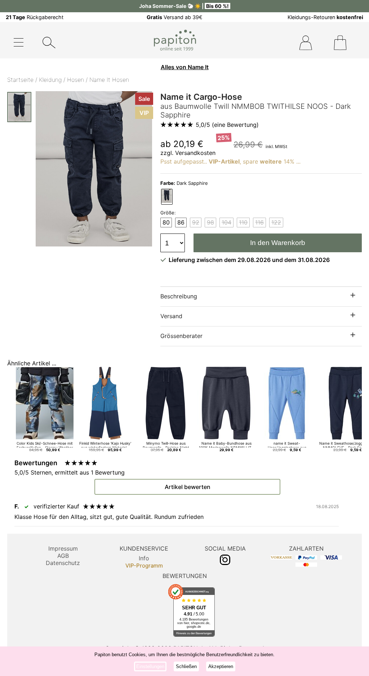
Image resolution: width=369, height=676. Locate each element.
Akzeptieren (220, 666)
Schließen (186, 666)
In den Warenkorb (277, 242)
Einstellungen (150, 666)
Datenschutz (63, 562)
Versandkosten (195, 152)
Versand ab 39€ (175, 17)
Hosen (75, 79)
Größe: (168, 212)
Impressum (63, 548)
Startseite (20, 79)
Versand (171, 316)
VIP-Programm (144, 565)
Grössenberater (181, 335)
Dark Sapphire (184, 183)
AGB (63, 555)
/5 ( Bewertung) (227, 124)
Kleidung (50, 79)
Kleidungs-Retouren (325, 17)
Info (144, 558)
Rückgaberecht (34, 17)
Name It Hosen (109, 79)
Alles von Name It (185, 67)
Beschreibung (178, 296)
